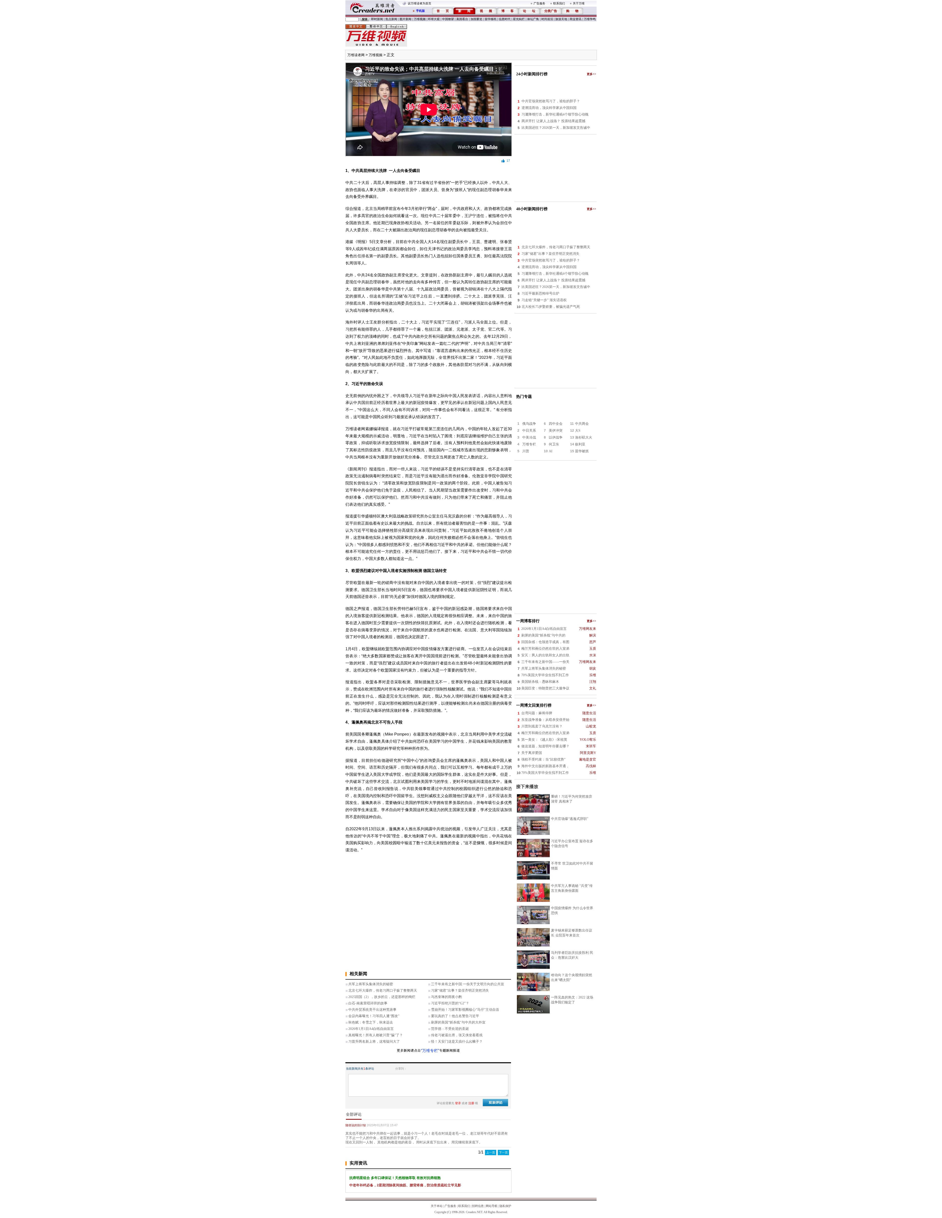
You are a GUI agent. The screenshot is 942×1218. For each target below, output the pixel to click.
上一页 (490, 1152)
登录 (458, 1103)
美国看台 (462, 19)
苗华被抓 (582, 451)
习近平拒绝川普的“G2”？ (450, 1003)
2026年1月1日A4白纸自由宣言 (371, 1029)
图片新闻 (405, 19)
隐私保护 (505, 1206)
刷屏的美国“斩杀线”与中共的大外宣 (458, 1022)
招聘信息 (478, 1206)
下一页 (503, 1152)
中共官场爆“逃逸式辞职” (569, 819)
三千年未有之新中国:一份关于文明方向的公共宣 (467, 984)
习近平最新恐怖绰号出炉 (540, 293)
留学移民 (491, 19)
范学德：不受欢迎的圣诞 (450, 1029)
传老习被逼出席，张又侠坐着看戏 (457, 1035)
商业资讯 (575, 19)
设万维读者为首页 (419, 3)
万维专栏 (529, 444)
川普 (525, 451)
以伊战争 (556, 437)
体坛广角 (533, 19)
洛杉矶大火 (583, 437)
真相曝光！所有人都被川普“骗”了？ (375, 1035)
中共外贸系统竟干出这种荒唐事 (372, 1009)
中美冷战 (529, 437)
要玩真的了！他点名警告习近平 (455, 1016)
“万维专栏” (430, 1051)
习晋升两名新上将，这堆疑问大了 (374, 1041)
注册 (471, 1103)
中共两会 (582, 424)
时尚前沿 (547, 19)
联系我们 (559, 3)
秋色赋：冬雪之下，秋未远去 (370, 1022)
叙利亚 (580, 444)
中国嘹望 (448, 19)
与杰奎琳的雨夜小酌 (446, 997)
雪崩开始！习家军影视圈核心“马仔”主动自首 (465, 1009)
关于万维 (579, 3)
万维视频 (420, 19)
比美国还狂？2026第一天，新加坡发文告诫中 (556, 128)
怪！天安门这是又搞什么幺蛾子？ (457, 1041)
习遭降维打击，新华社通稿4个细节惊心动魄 (555, 114)
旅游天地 (561, 19)
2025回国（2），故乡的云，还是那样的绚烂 (381, 997)
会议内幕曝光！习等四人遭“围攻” (373, 1016)
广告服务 (539, 3)
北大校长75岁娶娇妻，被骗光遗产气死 (551, 307)
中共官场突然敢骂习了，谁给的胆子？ (551, 101)
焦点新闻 (391, 19)
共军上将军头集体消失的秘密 (370, 984)
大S (577, 430)
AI (550, 451)
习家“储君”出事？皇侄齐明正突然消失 (460, 990)
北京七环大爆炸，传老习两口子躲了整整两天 (382, 990)
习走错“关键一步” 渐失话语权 (544, 300)
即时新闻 (377, 19)
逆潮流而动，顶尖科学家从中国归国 (549, 108)
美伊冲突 (556, 430)
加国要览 (476, 19)
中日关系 (529, 430)
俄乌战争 (529, 424)
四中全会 (556, 424)
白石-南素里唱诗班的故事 (367, 1003)
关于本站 (437, 1206)
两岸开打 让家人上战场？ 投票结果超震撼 (553, 121)
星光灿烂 (519, 19)
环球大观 (434, 19)
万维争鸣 (590, 19)
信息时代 (504, 19)
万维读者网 (356, 55)
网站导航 (491, 1206)
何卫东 (554, 444)
